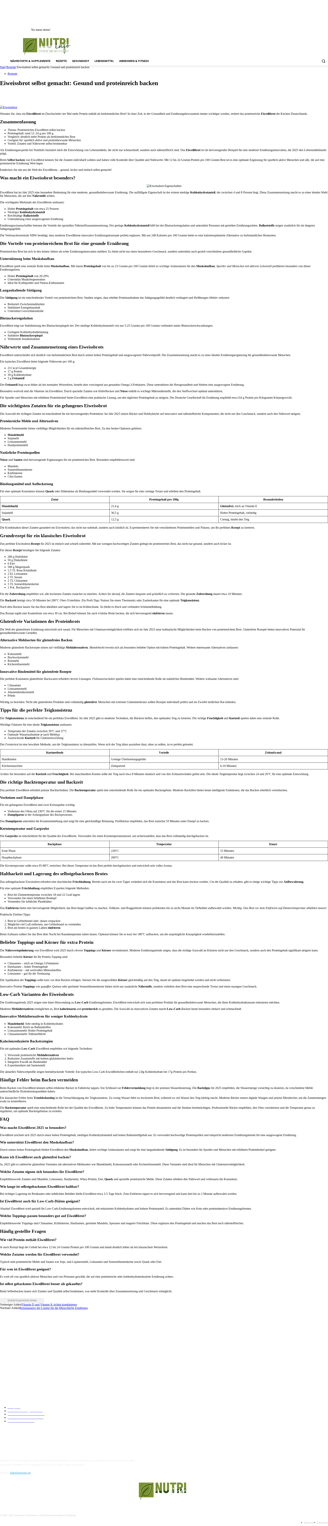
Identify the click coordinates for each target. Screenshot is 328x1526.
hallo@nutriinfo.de (20, 1472)
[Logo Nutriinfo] (164, 1491)
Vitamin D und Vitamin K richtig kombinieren (49, 1304)
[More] (61, 95)
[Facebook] (6, 94)
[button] (323, 61)
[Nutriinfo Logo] (49, 46)
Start (3, 67)
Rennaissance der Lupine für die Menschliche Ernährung (54, 1308)
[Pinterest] (33, 94)
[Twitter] (20, 94)
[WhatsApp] (47, 94)
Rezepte (11, 67)
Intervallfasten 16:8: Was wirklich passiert (25, 1330)
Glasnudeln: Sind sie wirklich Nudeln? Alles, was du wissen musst (38, 1353)
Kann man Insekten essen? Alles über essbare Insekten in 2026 (36, 1342)
